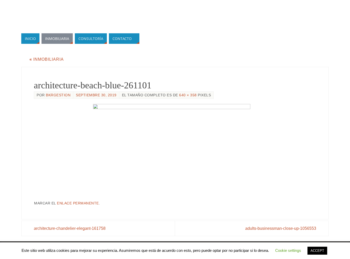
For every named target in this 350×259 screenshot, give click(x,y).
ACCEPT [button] (317, 251)
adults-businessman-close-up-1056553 (280, 228)
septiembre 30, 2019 (96, 95)
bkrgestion (58, 95)
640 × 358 (188, 95)
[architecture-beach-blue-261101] (175, 150)
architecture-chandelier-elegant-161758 (70, 228)
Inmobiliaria (46, 59)
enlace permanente (78, 203)
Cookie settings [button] (288, 250)
